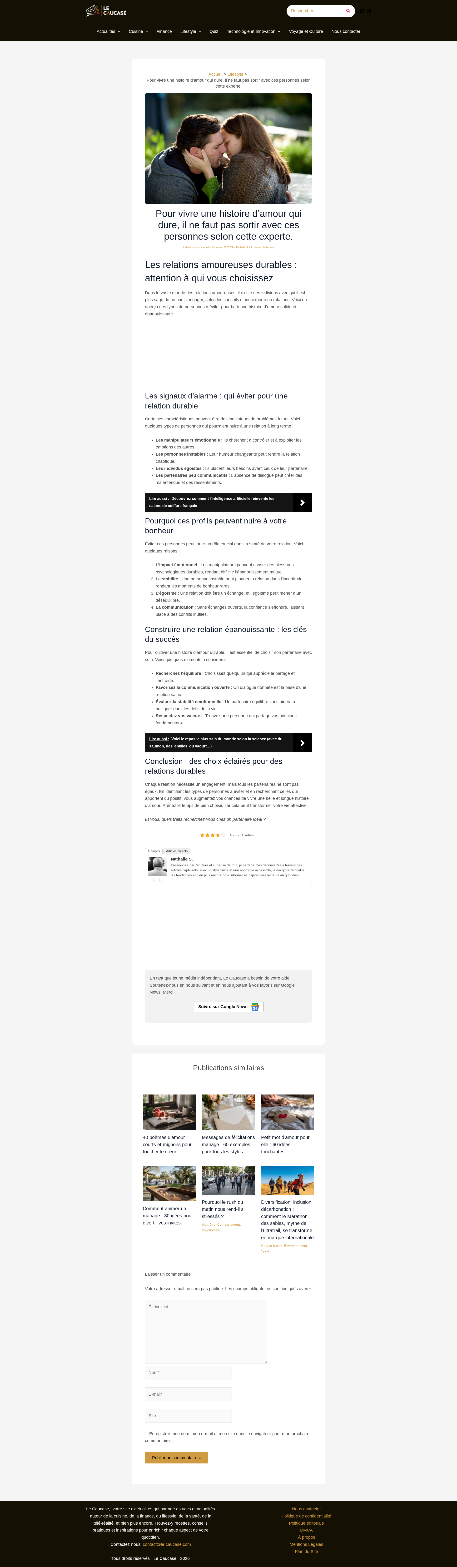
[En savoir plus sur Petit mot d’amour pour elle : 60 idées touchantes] (287, 1111)
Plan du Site (306, 1551)
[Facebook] (362, 11)
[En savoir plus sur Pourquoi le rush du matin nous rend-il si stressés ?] (228, 1180)
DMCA (306, 1530)
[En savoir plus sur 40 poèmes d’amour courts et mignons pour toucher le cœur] (169, 1111)
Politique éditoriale (306, 1523)
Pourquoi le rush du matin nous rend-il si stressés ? (223, 1209)
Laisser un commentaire (197, 247)
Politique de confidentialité (306, 1516)
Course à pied (271, 1246)
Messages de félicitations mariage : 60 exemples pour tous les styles (228, 1144)
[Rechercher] (350, 11)
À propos (154, 851)
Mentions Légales (306, 1544)
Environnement (295, 1246)
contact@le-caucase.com (167, 1544)
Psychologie (211, 1230)
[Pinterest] (369, 11)
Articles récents (177, 851)
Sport (265, 1251)
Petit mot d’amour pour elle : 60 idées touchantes (285, 1144)
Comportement (228, 1224)
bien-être (208, 1224)
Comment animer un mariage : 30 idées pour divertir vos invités (168, 1215)
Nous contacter (306, 1509)
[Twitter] (161, 880)
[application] (117, 31)
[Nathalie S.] (157, 866)
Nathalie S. (182, 859)
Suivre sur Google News (223, 1006)
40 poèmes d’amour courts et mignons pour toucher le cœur (167, 1144)
